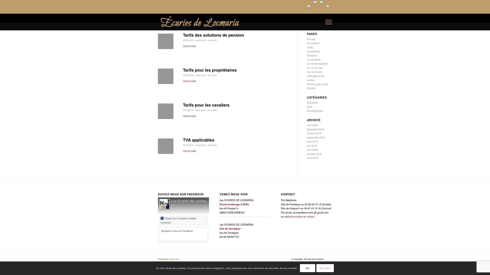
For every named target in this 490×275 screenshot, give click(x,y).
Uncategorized (315, 110)
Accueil (311, 39)
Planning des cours (317, 84)
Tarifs (310, 47)
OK (307, 268)
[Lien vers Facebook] (329, 259)
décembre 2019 (315, 129)
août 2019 (312, 141)
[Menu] (327, 22)
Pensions (312, 55)
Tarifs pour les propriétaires (210, 70)
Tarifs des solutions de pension (213, 35)
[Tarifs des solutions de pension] (165, 41)
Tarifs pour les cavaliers (206, 105)
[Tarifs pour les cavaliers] (165, 111)
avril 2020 (312, 125)
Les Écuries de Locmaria (190, 201)
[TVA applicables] (165, 146)
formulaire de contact (302, 216)
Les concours (314, 72)
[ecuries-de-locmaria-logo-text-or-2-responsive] (208, 22)
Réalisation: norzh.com (168, 258)
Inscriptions (313, 43)
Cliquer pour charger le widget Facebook (178, 220)
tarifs (203, 40)
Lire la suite (189, 46)
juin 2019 (312, 145)
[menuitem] (318, 22)
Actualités (312, 102)
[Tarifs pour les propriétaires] (165, 76)
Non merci (325, 268)
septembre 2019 (316, 137)
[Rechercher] (318, 22)
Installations (313, 51)
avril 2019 (312, 149)
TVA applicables (198, 140)
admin (214, 40)
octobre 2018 (314, 154)
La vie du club (315, 68)
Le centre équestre (317, 63)
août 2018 (312, 158)
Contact (311, 88)
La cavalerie (313, 59)
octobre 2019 (314, 133)
